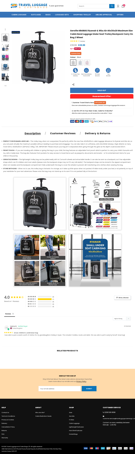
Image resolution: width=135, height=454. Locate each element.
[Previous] (5, 30)
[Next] (5, 86)
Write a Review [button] (124, 298)
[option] (38, 57)
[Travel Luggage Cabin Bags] (29, 5)
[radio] (73, 62)
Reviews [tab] (8, 314)
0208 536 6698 (109, 412)
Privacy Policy (81, 381)
